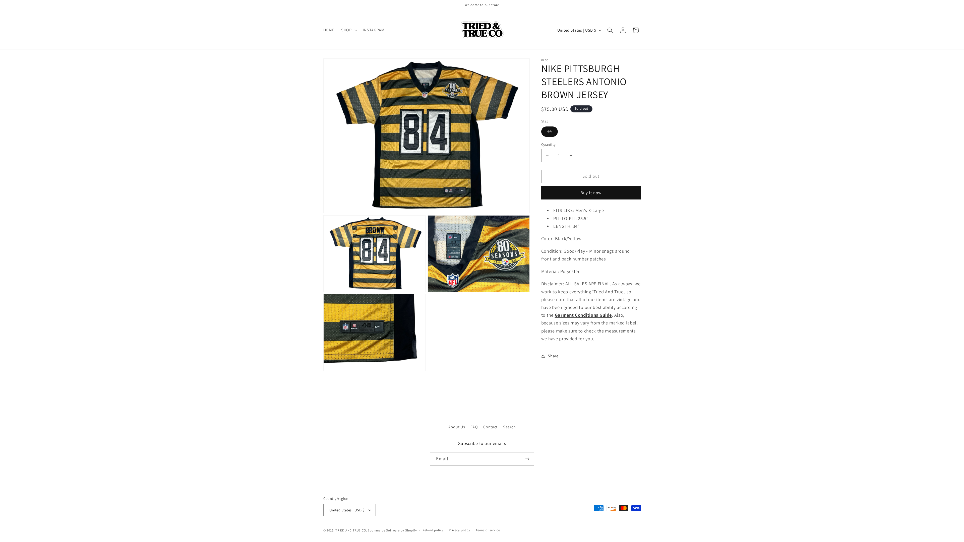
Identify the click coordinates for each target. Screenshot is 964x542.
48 (552, 133)
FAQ (474, 427)
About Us (456, 427)
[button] (348, 30)
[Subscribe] (527, 459)
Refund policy (433, 530)
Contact (490, 427)
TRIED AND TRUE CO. (351, 530)
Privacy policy (459, 530)
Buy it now (591, 192)
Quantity (548, 144)
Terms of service (488, 530)
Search (509, 427)
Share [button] (553, 356)
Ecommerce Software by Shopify (392, 530)
